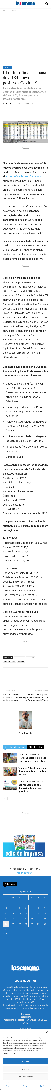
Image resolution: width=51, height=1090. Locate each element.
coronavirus (19, 658)
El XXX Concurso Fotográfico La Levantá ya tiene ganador (14, 697)
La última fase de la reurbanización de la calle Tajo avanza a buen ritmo (32, 757)
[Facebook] (14, 114)
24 (6, 924)
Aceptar (25, 1061)
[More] (41, 114)
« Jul (5, 933)
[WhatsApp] (27, 114)
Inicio (5, 10)
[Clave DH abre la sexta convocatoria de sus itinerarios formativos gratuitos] (10, 785)
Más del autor (35, 747)
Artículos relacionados (15, 747)
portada (21, 661)
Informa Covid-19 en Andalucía (23, 176)
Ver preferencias (25, 1076)
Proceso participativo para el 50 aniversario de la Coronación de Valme (37, 697)
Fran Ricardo (11, 104)
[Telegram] (34, 114)
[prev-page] (4, 798)
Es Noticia (13, 10)
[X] (21, 114)
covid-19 (30, 658)
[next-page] (9, 798)
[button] (46, 1032)
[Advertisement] (25, 39)
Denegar (25, 1069)
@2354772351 (25, 873)
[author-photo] (25, 729)
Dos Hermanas (9, 661)
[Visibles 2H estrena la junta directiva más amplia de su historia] (10, 771)
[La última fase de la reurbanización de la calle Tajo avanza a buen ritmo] (10, 758)
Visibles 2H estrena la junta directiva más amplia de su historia (33, 771)
